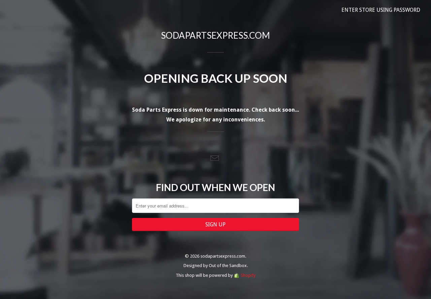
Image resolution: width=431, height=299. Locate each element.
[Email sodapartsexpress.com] (215, 158)
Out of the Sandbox (228, 265)
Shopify (248, 275)
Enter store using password (380, 10)
